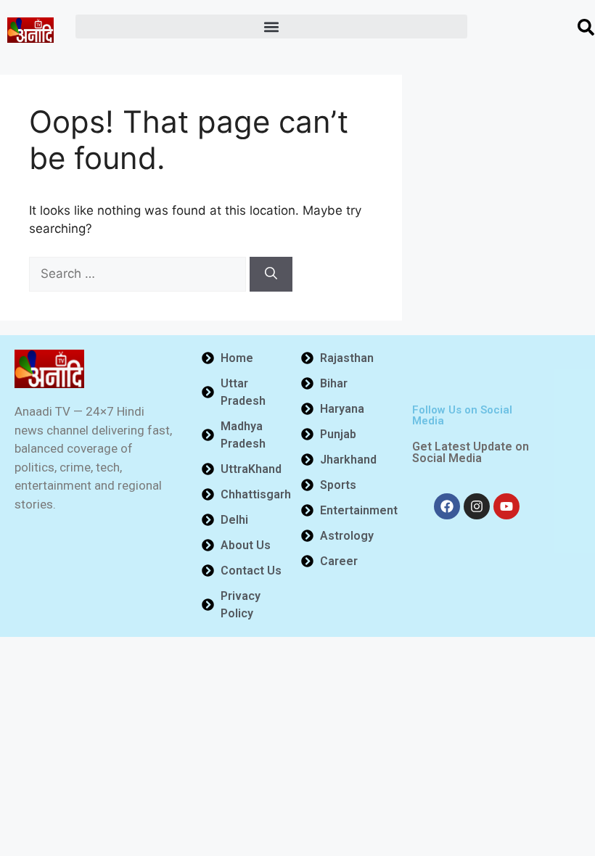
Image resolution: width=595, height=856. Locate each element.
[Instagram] (477, 506)
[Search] (271, 274)
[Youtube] (506, 506)
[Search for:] (139, 273)
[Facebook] (447, 506)
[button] (271, 26)
